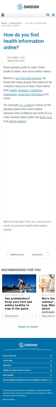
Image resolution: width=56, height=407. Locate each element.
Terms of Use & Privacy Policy (17, 370)
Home (4, 23)
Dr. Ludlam (26, 105)
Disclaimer (8, 375)
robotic (13, 121)
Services (7, 365)
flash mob (46, 117)
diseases (23, 90)
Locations (8, 361)
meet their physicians (30, 94)
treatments (10, 94)
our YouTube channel (28, 78)
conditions (36, 90)
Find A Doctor (9, 356)
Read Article (11, 316)
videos (21, 121)
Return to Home (28, 326)
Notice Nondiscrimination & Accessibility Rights (26, 380)
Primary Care (15, 23)
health (13, 90)
